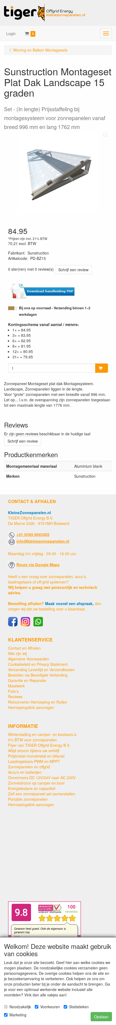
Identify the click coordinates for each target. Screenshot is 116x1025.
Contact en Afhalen (24, 648)
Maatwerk (16, 685)
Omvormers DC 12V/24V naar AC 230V (42, 777)
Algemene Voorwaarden (28, 658)
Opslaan (101, 1016)
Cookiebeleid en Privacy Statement (38, 664)
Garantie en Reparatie (27, 680)
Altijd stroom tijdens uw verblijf (33, 750)
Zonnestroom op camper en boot (36, 783)
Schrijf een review (73, 269)
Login (11, 33)
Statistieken (79, 1006)
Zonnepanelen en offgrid (29, 766)
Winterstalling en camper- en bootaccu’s (42, 734)
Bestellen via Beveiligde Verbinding (37, 675)
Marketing (17, 1014)
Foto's (13, 691)
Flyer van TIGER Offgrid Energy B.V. (39, 745)
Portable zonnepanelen (28, 799)
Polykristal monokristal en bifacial (36, 756)
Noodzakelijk (20, 1006)
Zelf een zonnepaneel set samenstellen (41, 793)
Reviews (15, 696)
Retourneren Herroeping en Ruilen (37, 702)
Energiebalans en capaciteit (31, 788)
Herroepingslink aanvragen (31, 707)
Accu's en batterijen (25, 772)
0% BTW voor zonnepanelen (32, 739)
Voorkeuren (50, 1006)
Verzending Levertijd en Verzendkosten (41, 669)
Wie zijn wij (17, 653)
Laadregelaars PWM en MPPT (34, 761)
